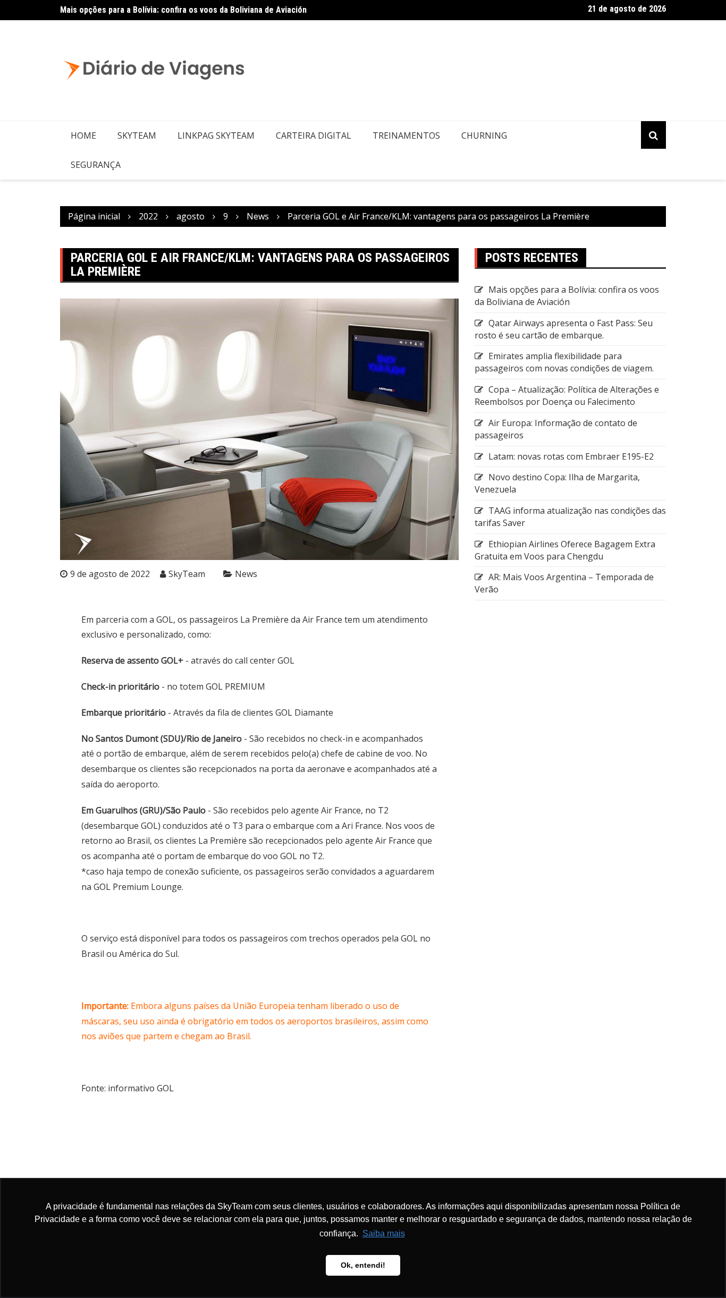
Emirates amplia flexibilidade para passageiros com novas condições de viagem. (564, 362)
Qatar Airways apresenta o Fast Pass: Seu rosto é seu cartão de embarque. (564, 329)
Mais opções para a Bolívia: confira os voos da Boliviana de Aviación (183, 10)
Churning (484, 135)
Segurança (96, 165)
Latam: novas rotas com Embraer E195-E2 (571, 456)
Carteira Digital (313, 135)
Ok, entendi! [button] (363, 1265)
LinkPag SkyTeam (216, 135)
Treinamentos (406, 135)
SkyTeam (136, 135)
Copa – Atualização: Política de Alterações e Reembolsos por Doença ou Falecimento (567, 396)
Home (83, 135)
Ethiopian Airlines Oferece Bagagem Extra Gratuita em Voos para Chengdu (565, 550)
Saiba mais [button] (383, 1233)
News (246, 574)
